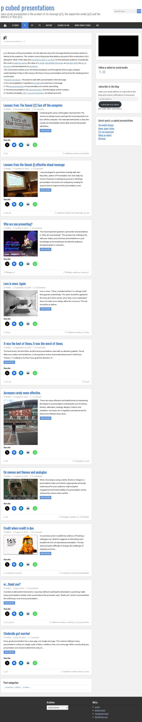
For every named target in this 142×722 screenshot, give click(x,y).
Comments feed (101, 713)
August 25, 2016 (21, 397)
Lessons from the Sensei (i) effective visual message (34, 164)
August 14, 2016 (21, 532)
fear (79, 671)
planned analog (35, 89)
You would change (105, 125)
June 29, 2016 (20, 637)
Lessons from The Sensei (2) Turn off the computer (33, 105)
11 (24, 687)
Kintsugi (102, 138)
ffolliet (8, 109)
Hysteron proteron (13, 79)
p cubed (15, 25)
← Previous (8, 687)
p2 (32, 25)
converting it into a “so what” (43, 59)
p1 (25, 25)
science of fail (63, 25)
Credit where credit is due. (19, 528)
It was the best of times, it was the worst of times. (33, 343)
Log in (97, 707)
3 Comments (39, 109)
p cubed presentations (27, 7)
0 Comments (37, 228)
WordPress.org (101, 717)
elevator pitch (72, 63)
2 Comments (38, 169)
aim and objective (16, 86)
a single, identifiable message (50, 63)
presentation (83, 573)
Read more (45, 130)
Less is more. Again (15, 283)
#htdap (49, 25)
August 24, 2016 (21, 476)
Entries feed (100, 710)
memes (73, 517)
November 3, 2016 (22, 109)
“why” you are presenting (33, 93)
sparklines (33, 66)
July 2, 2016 (19, 588)
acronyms (79, 461)
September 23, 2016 (23, 347)
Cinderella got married (17, 633)
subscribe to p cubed (110, 104)
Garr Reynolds (77, 213)
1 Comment (36, 397)
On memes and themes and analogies (25, 472)
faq (97, 25)
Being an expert (105, 135)
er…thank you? (12, 584)
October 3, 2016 (21, 228)
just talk (36, 83)
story (8, 332)
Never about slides (106, 128)
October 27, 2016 (22, 169)
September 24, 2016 (23, 287)
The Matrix (84, 517)
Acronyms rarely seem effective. (22, 392)
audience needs (20, 63)
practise (85, 153)
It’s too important (106, 132)
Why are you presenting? (18, 224)
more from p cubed (83, 25)
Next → (28, 687)
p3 (39, 25)
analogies (65, 517)
